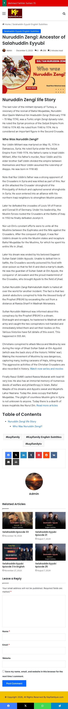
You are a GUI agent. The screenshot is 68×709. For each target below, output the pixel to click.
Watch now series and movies (46, 368)
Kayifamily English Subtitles (45, 437)
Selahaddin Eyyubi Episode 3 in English (13, 565)
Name (6, 631)
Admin (9, 50)
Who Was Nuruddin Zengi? (27, 426)
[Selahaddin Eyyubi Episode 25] (50, 552)
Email (6, 644)
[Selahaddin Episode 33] (17, 520)
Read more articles (47, 405)
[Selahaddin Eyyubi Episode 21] (50, 520)
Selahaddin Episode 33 (15, 532)
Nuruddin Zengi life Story (22, 421)
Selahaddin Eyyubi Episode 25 (45, 565)
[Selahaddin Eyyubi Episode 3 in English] (17, 552)
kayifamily (13, 437)
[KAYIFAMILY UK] (15, 13)
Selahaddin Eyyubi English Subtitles (29, 24)
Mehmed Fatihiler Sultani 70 (22, 3)
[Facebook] (8, 455)
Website (6, 658)
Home (7, 24)
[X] (16, 455)
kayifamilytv (34, 443)
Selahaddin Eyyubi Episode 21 (45, 533)
